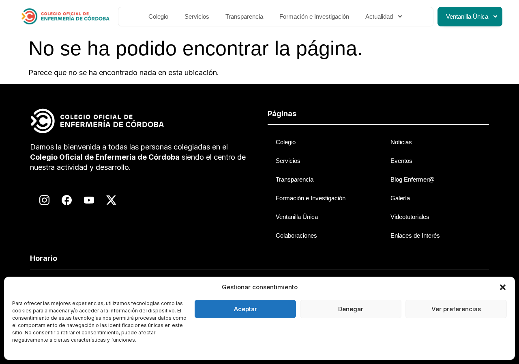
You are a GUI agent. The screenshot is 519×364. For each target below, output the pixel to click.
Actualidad (379, 16)
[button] (503, 287)
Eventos (401, 160)
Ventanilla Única (467, 16)
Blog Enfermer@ (412, 179)
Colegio (158, 16)
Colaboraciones (296, 235)
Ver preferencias (456, 309)
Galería (400, 198)
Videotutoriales (409, 216)
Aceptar (245, 309)
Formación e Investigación (314, 16)
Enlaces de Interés (415, 235)
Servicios (196, 16)
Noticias (401, 142)
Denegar (350, 309)
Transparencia (244, 16)
